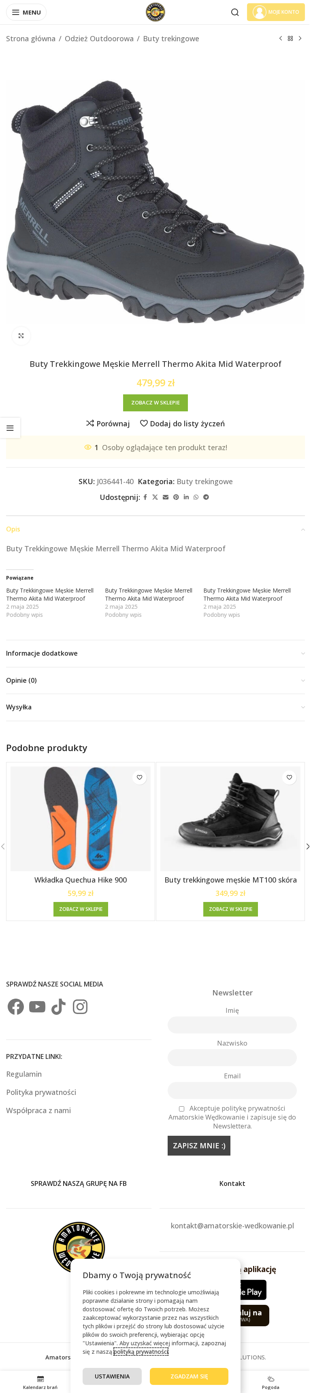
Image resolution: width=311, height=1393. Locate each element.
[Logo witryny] (155, 11)
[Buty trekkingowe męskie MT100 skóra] (230, 819)
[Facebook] (16, 1006)
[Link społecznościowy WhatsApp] (196, 497)
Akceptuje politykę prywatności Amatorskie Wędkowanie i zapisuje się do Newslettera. (232, 1117)
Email (232, 1075)
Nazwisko (232, 1043)
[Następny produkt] (300, 38)
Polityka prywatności (41, 1092)
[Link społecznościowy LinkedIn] (186, 497)
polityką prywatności (141, 1351)
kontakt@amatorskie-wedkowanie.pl (232, 1225)
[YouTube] (37, 1006)
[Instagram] (80, 1006)
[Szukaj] (235, 12)
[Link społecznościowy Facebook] (145, 497)
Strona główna (30, 38)
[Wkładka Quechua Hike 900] (81, 819)
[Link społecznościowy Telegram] (206, 497)
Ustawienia (112, 1376)
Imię (232, 1010)
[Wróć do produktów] (290, 38)
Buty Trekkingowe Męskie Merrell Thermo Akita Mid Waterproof (50, 594)
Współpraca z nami (38, 1110)
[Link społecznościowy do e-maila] (165, 497)
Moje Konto (283, 11)
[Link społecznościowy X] (155, 497)
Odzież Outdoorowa (99, 38)
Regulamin (25, 1074)
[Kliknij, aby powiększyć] (21, 336)
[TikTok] (58, 1006)
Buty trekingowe (171, 38)
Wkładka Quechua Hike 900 (80, 880)
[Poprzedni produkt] (280, 38)
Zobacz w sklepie (155, 402)
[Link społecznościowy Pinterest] (176, 497)
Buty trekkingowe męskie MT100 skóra (230, 880)
